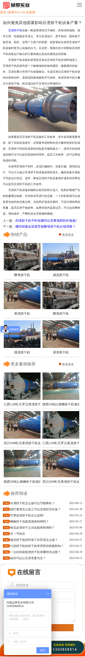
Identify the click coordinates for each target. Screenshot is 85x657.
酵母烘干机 (22, 275)
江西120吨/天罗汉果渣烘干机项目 (22, 404)
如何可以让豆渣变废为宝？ (28, 558)
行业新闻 (29, 12)
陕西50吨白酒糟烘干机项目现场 (60, 404)
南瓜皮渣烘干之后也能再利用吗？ (32, 527)
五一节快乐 (17, 533)
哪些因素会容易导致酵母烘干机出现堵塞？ (45, 226)
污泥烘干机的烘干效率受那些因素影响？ (37, 546)
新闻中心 (14, 12)
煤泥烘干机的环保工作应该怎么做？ (34, 539)
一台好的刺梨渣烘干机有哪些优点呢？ (35, 552)
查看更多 (68, 234)
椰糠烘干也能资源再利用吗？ (29, 521)
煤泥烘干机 (61, 275)
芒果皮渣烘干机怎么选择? (27, 515)
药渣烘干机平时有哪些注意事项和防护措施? (46, 220)
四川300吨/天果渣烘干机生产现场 (22, 443)
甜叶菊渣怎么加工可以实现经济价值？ (35, 509)
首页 (3, 12)
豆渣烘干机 (15, 30)
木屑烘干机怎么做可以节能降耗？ (32, 503)
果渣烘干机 (22, 313)
